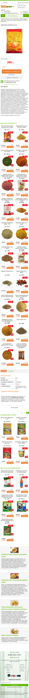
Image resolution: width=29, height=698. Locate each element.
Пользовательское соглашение (14, 687)
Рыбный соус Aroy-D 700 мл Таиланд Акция (21, 471)
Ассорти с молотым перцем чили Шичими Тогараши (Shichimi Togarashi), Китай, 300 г (21, 345)
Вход (20, 2)
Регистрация (25, 2)
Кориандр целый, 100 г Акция (7, 247)
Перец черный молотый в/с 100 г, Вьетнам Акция (7, 296)
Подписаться (14, 685)
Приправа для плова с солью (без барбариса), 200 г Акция (7, 321)
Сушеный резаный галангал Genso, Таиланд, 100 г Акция (21, 248)
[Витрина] (27, 413)
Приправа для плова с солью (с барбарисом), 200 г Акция (21, 200)
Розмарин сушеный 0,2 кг (7, 271)
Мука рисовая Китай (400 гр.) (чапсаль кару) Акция (7, 471)
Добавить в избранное (12, 77)
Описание (3, 371)
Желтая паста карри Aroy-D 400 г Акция (21, 442)
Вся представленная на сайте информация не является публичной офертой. (14, 660)
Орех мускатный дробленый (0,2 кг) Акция (7, 344)
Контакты (5, 2)
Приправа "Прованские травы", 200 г (7, 223)
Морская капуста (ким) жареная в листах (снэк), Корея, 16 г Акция (7, 496)
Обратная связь (15, 657)
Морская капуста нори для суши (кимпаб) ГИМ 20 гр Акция (7, 520)
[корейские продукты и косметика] (1, 4)
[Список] (22, 413)
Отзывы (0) (10, 371)
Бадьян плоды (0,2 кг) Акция (21, 271)
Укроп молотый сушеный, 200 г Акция (7, 150)
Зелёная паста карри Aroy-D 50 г (21, 418)
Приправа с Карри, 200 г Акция (22, 223)
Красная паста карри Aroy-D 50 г (7, 442)
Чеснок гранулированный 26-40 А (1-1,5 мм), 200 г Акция (21, 297)
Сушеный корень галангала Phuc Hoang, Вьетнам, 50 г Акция (21, 176)
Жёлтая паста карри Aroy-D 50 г (7, 418)
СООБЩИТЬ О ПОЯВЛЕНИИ (11, 71)
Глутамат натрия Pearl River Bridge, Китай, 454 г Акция (7, 200)
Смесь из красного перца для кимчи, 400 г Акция (7, 126)
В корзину (10, 147)
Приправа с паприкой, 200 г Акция (21, 150)
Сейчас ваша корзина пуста (9, 12)
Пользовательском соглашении (17, 694)
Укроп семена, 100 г (21, 319)
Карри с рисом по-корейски (9, 635)
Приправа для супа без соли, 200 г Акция (21, 126)
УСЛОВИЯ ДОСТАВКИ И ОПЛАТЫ (11, 84)
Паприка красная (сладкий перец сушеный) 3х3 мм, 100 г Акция (7, 176)
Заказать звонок (21, 7)
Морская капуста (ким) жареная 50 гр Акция (21, 495)
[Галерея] (24, 413)
